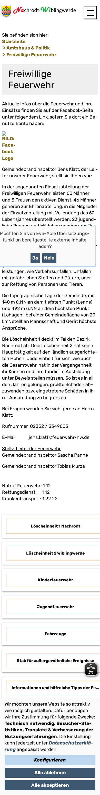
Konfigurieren (50, 760)
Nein (49, 258)
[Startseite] (38, 13)
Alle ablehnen (50, 772)
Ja (35, 258)
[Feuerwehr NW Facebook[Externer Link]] (8, 158)
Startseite (14, 41)
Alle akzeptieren (50, 785)
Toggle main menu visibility (90, 12)
